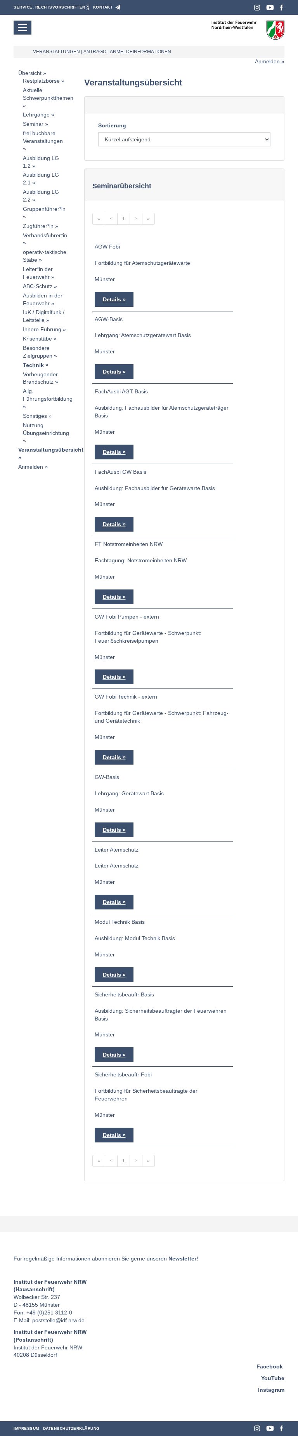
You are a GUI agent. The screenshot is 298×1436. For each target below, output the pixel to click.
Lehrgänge (36, 114)
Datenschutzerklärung (71, 1428)
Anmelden (267, 61)
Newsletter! (183, 1258)
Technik (33, 365)
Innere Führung (42, 329)
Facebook (281, 7)
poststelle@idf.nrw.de (58, 1320)
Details (112, 299)
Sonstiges (35, 416)
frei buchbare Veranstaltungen (43, 137)
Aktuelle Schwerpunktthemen (48, 94)
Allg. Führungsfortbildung (48, 395)
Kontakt (103, 7)
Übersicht (30, 73)
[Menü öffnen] (22, 28)
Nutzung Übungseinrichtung (46, 429)
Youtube (270, 7)
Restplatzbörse (41, 81)
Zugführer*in (38, 226)
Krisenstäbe (37, 339)
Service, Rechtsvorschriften (49, 7)
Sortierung (112, 125)
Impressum (26, 1428)
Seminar (33, 124)
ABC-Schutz (37, 286)
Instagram (257, 7)
